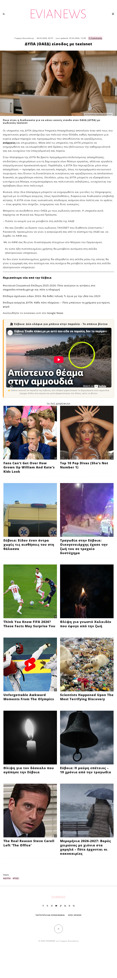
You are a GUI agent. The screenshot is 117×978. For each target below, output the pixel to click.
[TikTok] (60, 905)
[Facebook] (43, 905)
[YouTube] (56, 905)
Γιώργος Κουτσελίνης (24, 38)
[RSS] (69, 905)
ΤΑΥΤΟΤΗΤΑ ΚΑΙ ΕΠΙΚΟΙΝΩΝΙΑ (50, 915)
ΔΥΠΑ (8, 878)
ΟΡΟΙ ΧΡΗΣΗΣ (74, 915)
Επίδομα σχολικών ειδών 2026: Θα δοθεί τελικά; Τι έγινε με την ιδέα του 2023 (52, 296)
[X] (47, 905)
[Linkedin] (65, 905)
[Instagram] (52, 905)
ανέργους (9, 142)
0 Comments (95, 38)
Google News (55, 313)
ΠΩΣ (16, 878)
